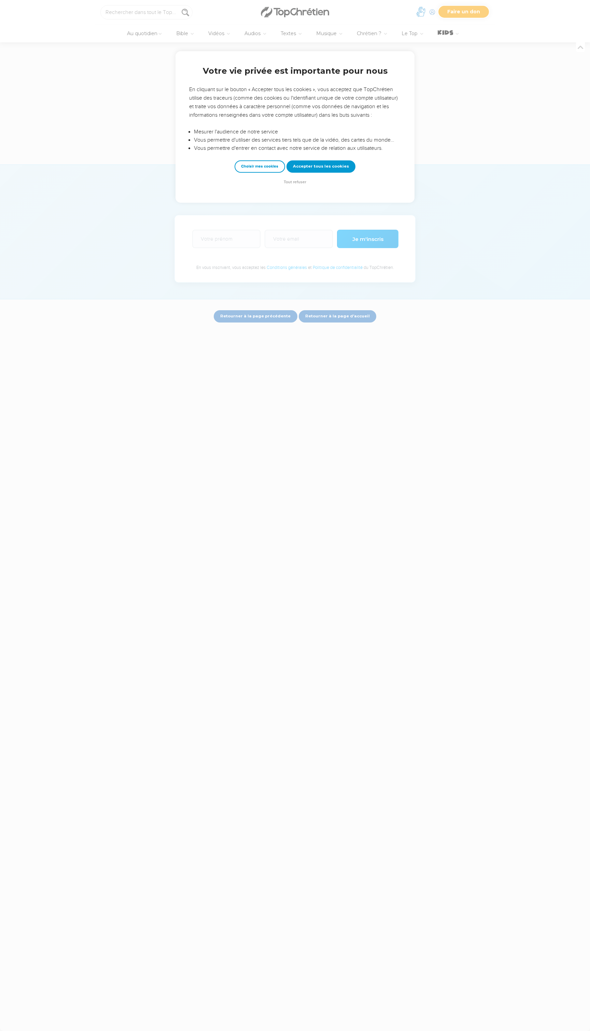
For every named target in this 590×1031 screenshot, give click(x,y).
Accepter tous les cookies (321, 166)
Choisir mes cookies (259, 166)
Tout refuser (295, 182)
